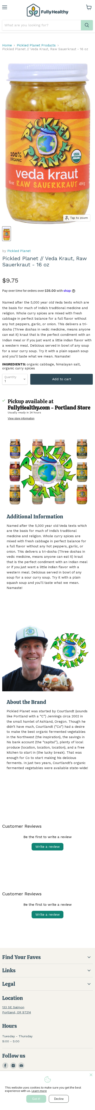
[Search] (87, 25)
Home (7, 45)
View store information (21, 418)
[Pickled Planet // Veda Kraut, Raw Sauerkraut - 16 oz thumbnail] (6, 234)
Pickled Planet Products (36, 45)
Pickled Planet (19, 251)
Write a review (47, 846)
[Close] (91, 1075)
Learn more (39, 1091)
